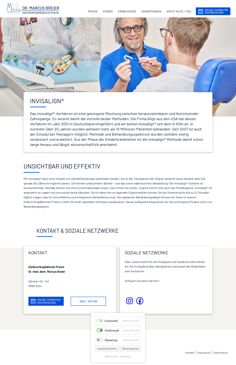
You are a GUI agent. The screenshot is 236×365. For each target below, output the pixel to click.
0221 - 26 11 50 (88, 301)
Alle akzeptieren (130, 348)
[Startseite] (33, 8)
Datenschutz (111, 356)
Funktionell (112, 330)
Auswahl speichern (107, 348)
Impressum (125, 356)
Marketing (111, 340)
